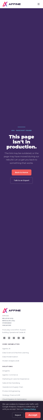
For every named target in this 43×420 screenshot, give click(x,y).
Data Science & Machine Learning (15, 353)
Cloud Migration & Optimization (14, 399)
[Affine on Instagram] (14, 338)
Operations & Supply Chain (12, 387)
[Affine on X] (23, 338)
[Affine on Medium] (9, 338)
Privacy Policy (30, 409)
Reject (18, 415)
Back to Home (21, 172)
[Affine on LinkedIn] (4, 338)
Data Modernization (10, 357)
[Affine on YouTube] (19, 338)
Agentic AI (6, 349)
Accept (32, 415)
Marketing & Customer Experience (15, 379)
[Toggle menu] (39, 4)
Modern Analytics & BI (10, 361)
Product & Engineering (11, 391)
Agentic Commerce (10, 375)
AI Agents (6, 371)
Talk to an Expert (21, 180)
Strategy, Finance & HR (11, 395)
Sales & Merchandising (11, 383)
